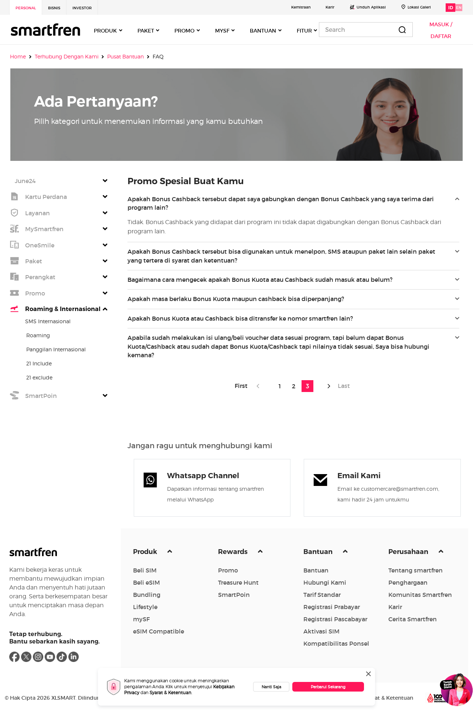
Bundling (146, 594)
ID (450, 7)
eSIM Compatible (158, 631)
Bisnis (54, 8)
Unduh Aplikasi (371, 7)
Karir (330, 7)
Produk (146, 552)
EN (459, 7)
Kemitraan (301, 7)
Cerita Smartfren (412, 619)
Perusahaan (409, 552)
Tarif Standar (322, 594)
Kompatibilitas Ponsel (336, 643)
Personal (26, 8)
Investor (82, 8)
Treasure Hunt (238, 582)
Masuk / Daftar (440, 30)
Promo (228, 570)
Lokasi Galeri (419, 7)
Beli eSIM (146, 582)
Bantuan (318, 552)
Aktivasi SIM (321, 631)
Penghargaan (408, 582)
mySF (141, 619)
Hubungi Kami (324, 582)
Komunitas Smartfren (420, 594)
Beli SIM (145, 570)
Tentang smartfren (415, 570)
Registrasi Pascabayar (335, 619)
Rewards (233, 552)
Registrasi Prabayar (331, 607)
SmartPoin (234, 594)
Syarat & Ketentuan (170, 692)
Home (18, 57)
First (243, 385)
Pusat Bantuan (125, 57)
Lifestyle (145, 607)
